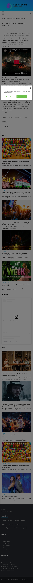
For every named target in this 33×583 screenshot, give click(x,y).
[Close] (30, 88)
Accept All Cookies (21, 96)
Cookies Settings (10, 96)
